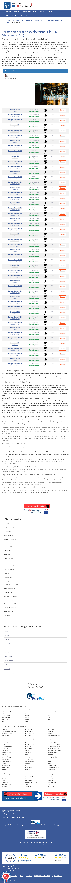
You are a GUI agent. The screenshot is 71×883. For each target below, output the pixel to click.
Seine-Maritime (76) (52, 757)
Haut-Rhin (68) (28, 729)
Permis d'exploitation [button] (28, 11)
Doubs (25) (4, 769)
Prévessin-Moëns (52, 709)
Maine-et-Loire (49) (29, 771)
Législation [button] (24, 15)
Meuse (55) (27, 784)
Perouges (27, 721)
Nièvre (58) (50, 731)
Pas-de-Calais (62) (52, 742)
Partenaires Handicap (42, 876)
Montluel (27, 715)
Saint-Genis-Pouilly (52, 713)
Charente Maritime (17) (7, 752)
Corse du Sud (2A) (6, 757)
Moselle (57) (51, 729)
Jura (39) (27, 754)
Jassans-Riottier (28, 709)
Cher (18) (4, 754)
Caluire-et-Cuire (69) (9, 566)
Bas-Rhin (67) (5, 744)
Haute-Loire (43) (8, 656)
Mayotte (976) (28, 780)
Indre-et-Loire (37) (29, 752)
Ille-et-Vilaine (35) (29, 748)
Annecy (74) (7, 554)
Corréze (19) (5, 756)
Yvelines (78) (51, 786)
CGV (21, 876)
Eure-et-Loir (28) (6, 774)
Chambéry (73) (8, 550)
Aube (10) (4, 739)
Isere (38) (6, 648)
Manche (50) (28, 773)
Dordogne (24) (5, 767)
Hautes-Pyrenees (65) (30, 742)
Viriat (49, 719)
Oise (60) (50, 737)
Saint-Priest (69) (8, 558)
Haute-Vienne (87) (29, 739)
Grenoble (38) (7, 531)
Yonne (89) (50, 784)
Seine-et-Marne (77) (52, 756)
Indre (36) (27, 750)
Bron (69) (6, 573)
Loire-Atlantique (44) (30, 761)
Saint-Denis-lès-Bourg (53, 711)
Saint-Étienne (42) (9, 528)
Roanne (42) (7, 581)
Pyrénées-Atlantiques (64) (54, 746)
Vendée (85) (50, 776)
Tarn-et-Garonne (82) (53, 765)
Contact (29, 876)
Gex (3, 721)
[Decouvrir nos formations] (35, 508)
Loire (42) (6, 652)
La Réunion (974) (29, 756)
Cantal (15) (7, 639)
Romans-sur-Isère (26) (10, 607)
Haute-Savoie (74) (9, 673)
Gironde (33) (5, 782)
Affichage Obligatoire (8, 812)
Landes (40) (27, 757)
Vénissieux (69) (8, 547)
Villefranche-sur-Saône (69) (11, 596)
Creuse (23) (4, 763)
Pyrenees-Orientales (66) (53, 748)
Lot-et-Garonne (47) (29, 767)
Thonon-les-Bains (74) (10, 604)
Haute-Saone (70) (29, 737)
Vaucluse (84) (51, 774)
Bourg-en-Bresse (6, 715)
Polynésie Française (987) (54, 744)
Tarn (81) (50, 763)
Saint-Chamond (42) (9, 588)
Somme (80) (50, 761)
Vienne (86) (50, 778)
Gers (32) (4, 780)
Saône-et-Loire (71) (52, 752)
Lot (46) (26, 765)
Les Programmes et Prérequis (10, 814)
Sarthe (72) (50, 754)
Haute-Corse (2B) (29, 731)
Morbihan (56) (28, 786)
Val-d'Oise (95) (51, 769)
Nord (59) (50, 733)
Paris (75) (50, 740)
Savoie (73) (7, 669)
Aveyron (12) (5, 742)
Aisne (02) (4, 729)
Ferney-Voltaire (5, 719)
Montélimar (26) (8, 600)
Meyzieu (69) (7, 615)
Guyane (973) (5, 786)
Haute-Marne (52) (29, 735)
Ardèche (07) (7, 635)
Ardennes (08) (5, 735)
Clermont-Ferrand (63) (10, 539)
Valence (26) (7, 543)
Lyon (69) (6, 524)
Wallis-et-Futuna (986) (53, 782)
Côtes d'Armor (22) (6, 761)
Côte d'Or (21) (5, 759)
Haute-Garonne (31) (29, 733)
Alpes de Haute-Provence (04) (9, 731)
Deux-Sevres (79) (6, 765)
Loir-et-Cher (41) (29, 759)
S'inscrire (62, 110)
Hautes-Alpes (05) (29, 740)
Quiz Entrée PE (57, 876)
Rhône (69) (7, 664)
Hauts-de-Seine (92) (29, 744)
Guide (20, 880)
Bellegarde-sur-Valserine (7, 711)
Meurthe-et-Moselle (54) (31, 782)
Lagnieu (27, 711)
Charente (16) (5, 750)
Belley (3, 713)
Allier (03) (6, 631)
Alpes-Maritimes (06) (7, 733)
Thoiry (49, 715)
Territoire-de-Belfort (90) (53, 767)
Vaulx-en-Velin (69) (9, 562)
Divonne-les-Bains (6, 717)
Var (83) (49, 773)
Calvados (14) (5, 748)
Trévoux (49, 717)
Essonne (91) (5, 771)
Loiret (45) (27, 763)
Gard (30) (4, 778)
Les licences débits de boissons (11, 810)
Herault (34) (28, 746)
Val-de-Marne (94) (52, 771)
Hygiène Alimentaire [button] (12, 11)
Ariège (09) (4, 737)
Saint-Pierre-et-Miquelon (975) (55, 750)
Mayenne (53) (28, 778)
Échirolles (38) (8, 592)
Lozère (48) (27, 769)
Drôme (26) (7, 644)
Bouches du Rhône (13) (7, 746)
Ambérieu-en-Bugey (7, 709)
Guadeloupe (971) (6, 784)
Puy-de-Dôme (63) (9, 660)
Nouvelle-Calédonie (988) (54, 735)
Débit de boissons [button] (11, 15)
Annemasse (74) (8, 611)
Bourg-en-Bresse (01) (9, 569)
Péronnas (27, 719)
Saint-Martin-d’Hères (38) (11, 585)
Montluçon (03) (8, 577)
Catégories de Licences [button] (45, 11)
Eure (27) (4, 773)
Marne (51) (27, 774)
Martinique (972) (29, 776)
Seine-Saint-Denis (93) (53, 759)
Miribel (26, 713)
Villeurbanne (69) (8, 535)
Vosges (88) (50, 780)
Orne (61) (50, 739)
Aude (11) (4, 740)
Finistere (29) (5, 776)
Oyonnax (27, 717)
